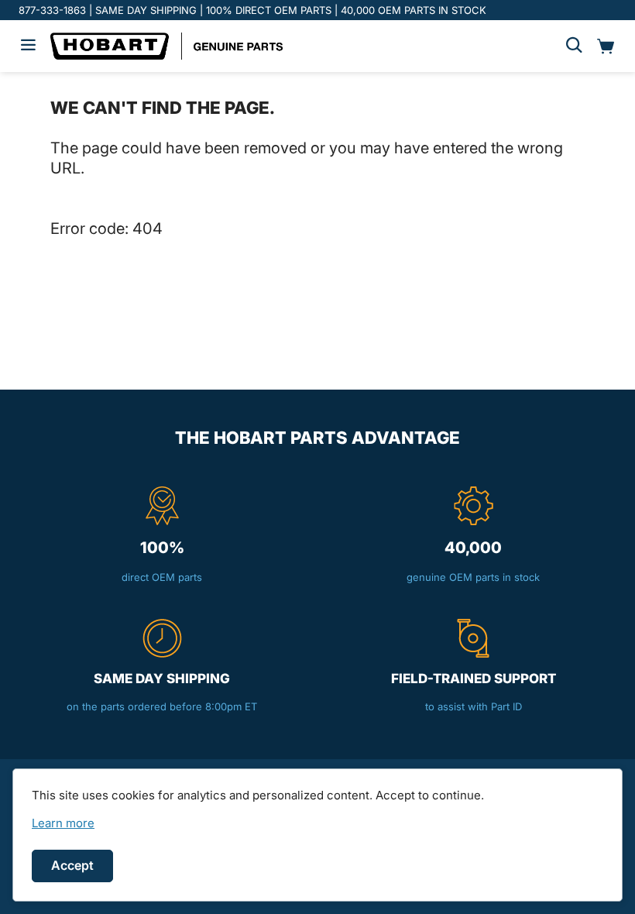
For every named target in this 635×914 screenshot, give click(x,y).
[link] (63, 823)
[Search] (574, 46)
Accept (72, 865)
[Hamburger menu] (28, 46)
